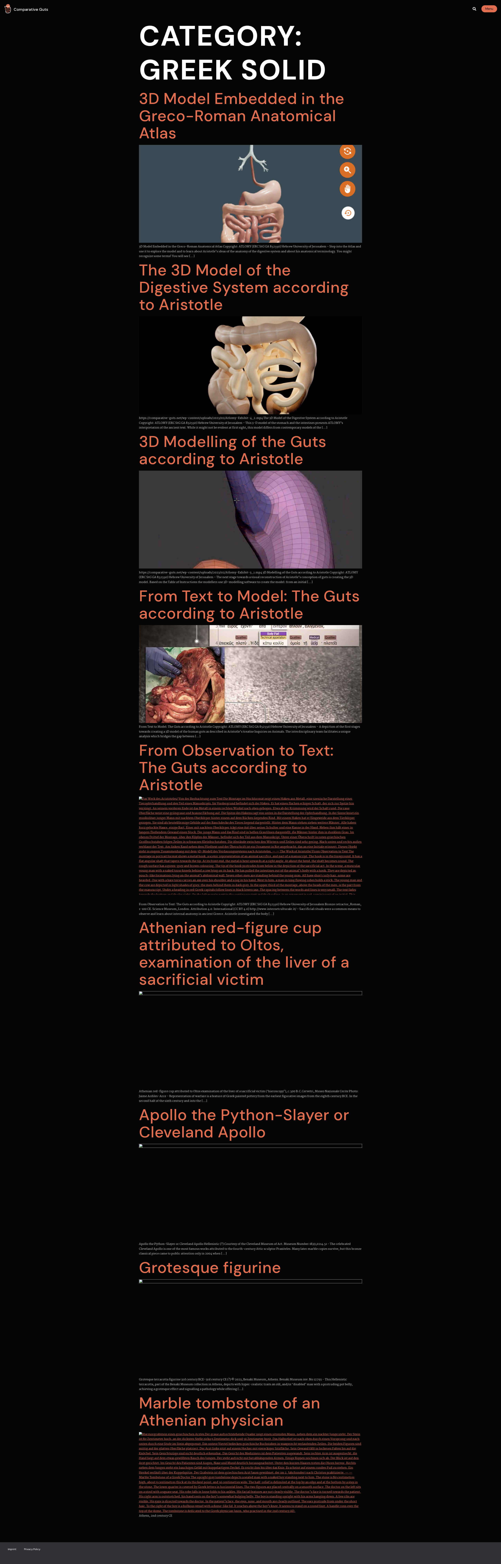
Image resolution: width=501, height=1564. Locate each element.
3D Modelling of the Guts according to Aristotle (232, 450)
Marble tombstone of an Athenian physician (229, 1411)
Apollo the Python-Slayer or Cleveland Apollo (244, 1123)
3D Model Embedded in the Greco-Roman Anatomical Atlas (241, 115)
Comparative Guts (31, 9)
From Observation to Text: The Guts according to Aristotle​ (236, 767)
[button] (474, 9)
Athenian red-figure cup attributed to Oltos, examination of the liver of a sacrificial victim (244, 954)
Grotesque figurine (210, 1267)
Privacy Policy (32, 1549)
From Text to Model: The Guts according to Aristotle (249, 605)
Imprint (12, 1549)
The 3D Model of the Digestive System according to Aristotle (244, 287)
